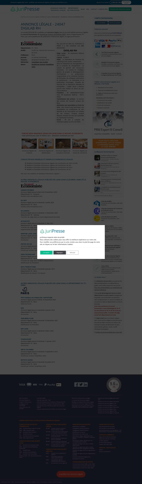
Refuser (72, 253)
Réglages (60, 253)
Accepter (46, 253)
